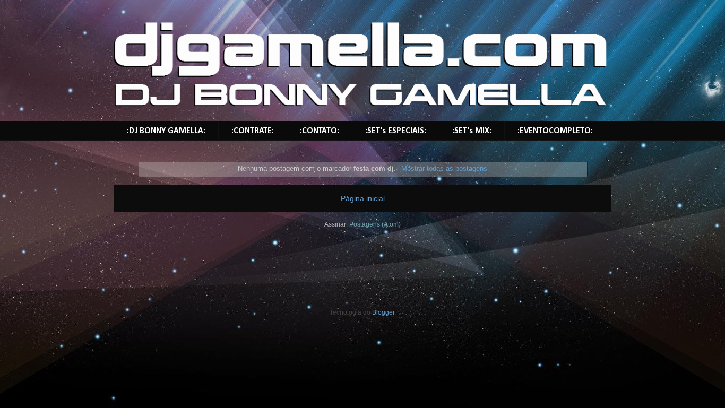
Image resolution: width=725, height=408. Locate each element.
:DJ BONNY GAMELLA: (166, 131)
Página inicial (363, 198)
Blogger (383, 312)
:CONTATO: (319, 131)
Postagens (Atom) (375, 224)
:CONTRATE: (252, 131)
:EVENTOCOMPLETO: (555, 131)
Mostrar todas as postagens (444, 168)
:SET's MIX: (471, 131)
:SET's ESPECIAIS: (395, 131)
